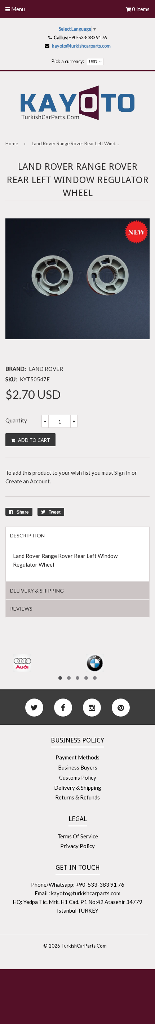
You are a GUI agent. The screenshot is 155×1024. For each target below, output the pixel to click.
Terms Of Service (77, 836)
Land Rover (46, 368)
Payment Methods (77, 757)
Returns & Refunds (77, 797)
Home (11, 143)
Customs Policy (77, 777)
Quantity (16, 420)
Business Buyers (77, 767)
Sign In (122, 472)
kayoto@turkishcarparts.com (81, 46)
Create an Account (27, 481)
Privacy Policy (77, 846)
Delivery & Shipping (77, 787)
